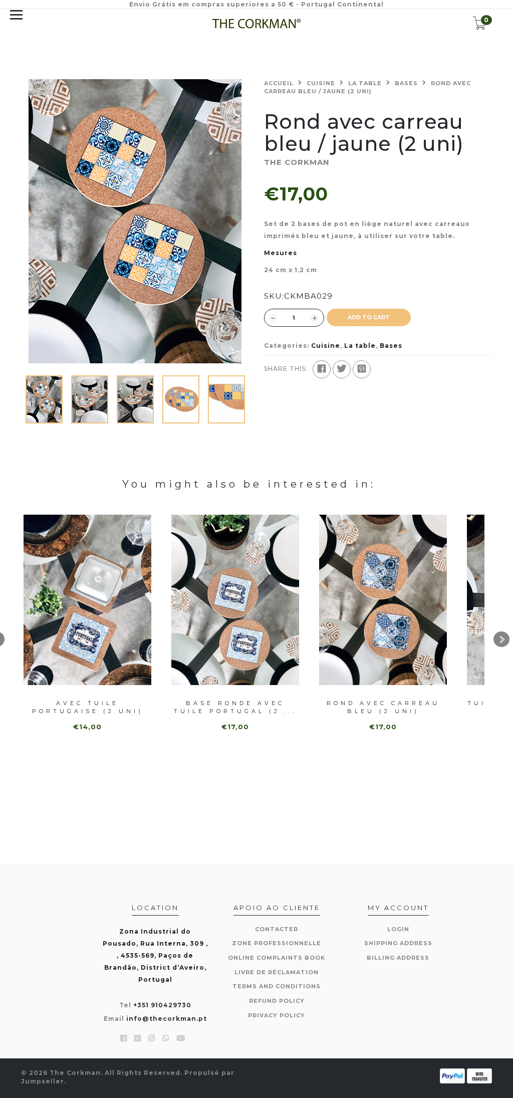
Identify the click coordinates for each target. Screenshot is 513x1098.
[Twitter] (342, 369)
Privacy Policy (276, 1015)
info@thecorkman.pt (166, 1018)
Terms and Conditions (276, 986)
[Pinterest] (362, 369)
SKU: (274, 296)
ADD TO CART (369, 317)
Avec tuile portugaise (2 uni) (87, 707)
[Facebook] (322, 369)
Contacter (276, 929)
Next (501, 639)
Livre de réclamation (276, 972)
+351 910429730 (162, 1005)
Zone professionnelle (276, 943)
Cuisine (321, 83)
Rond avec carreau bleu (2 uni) (383, 707)
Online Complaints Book (276, 957)
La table (365, 83)
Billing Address (398, 957)
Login (398, 929)
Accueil (279, 83)
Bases (406, 83)
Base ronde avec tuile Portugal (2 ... (235, 707)
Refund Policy (277, 1000)
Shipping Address (398, 943)
